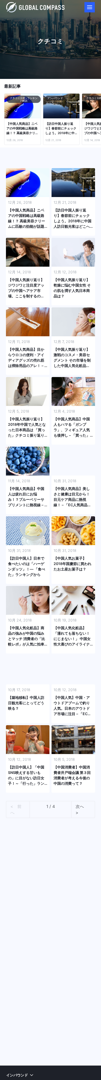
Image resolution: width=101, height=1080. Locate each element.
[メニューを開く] (89, 7)
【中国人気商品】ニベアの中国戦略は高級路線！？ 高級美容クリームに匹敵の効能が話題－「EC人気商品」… (22, 128)
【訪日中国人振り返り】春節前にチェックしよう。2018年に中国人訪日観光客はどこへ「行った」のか (60, 128)
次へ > (82, 809)
